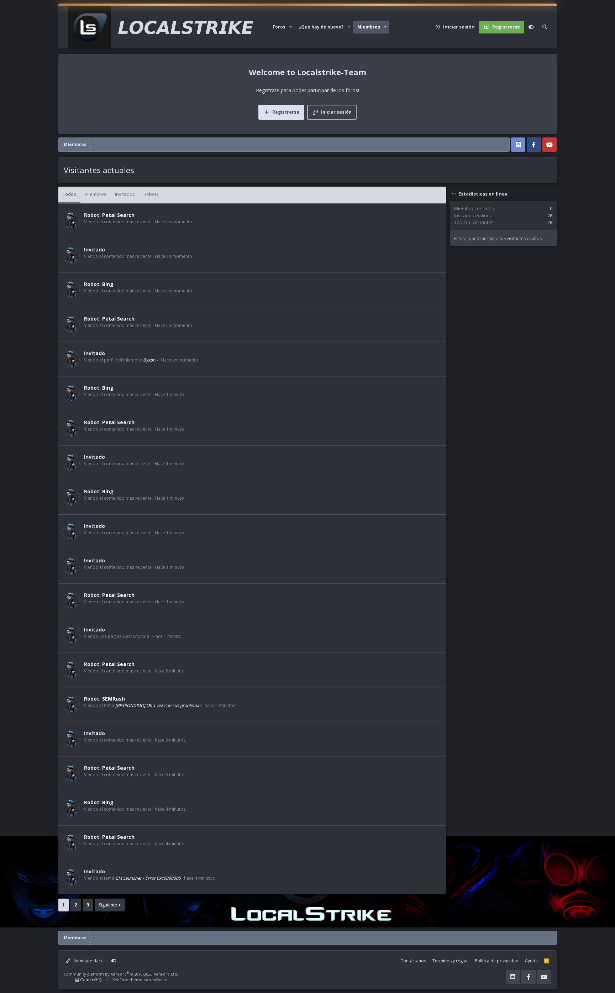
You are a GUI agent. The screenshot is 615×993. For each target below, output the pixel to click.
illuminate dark (87, 961)
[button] (291, 27)
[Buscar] (544, 27)
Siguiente (108, 905)
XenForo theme (127, 979)
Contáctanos (413, 961)
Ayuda (531, 961)
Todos (69, 194)
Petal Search (118, 215)
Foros (279, 27)
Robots (151, 194)
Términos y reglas (450, 961)
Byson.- (150, 360)
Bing (108, 284)
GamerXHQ (91, 979)
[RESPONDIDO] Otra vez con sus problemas (158, 705)
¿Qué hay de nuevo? (321, 27)
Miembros (368, 27)
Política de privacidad (497, 961)
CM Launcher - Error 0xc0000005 (148, 878)
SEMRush (113, 698)
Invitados (125, 194)
